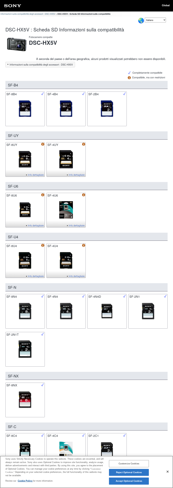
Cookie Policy (25, 481)
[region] (86, 472)
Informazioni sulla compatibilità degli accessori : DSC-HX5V (28, 13)
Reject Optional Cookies (129, 472)
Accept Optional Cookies (129, 481)
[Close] (167, 471)
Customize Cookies (129, 463)
